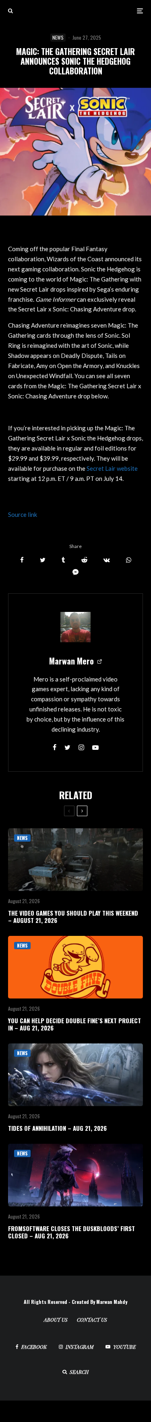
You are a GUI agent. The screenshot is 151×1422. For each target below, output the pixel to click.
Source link (22, 514)
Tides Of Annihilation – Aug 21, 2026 (57, 1128)
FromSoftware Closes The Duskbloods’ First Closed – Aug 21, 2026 (71, 1232)
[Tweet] (43, 560)
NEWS (58, 37)
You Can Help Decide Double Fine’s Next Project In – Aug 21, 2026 (74, 1024)
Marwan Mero (71, 661)
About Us (56, 1319)
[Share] (22, 560)
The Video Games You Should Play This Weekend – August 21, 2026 (73, 916)
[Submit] (84, 560)
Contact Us (92, 1319)
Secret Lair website (112, 468)
